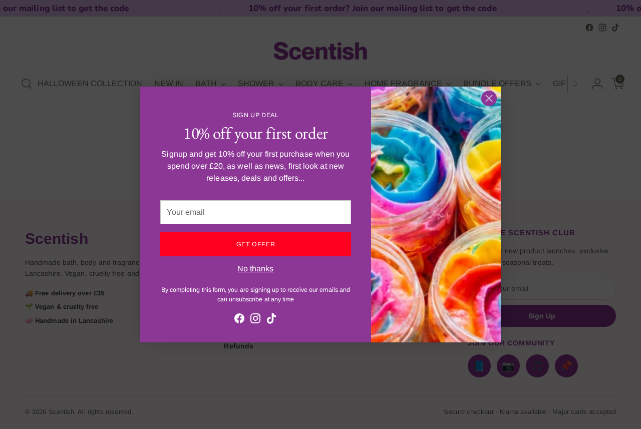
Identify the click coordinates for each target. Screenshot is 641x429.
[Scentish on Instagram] (255, 320)
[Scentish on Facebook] (239, 320)
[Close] (489, 98)
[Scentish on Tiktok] (271, 320)
